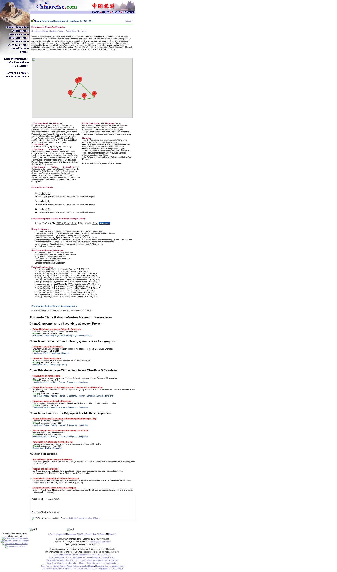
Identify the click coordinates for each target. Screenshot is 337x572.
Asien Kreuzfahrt (54, 563)
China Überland (108, 557)
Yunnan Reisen (59, 566)
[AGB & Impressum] (15, 78)
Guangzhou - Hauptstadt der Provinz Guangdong (56, 478)
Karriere (111, 534)
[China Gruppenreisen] (15, 35)
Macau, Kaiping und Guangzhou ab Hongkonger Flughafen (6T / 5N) (64, 419)
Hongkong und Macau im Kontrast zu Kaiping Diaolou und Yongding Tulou (68, 387)
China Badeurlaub (49, 569)
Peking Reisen (73, 566)
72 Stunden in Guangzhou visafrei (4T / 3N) (53, 442)
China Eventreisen (87, 560)
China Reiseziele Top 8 (82, 569)
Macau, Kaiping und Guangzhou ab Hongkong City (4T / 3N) (60, 430)
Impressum (72, 534)
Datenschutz (91, 534)
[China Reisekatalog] (15, 67)
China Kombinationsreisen (107, 560)
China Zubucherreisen (100, 555)
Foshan (60, 31)
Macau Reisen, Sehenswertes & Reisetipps (52, 459)
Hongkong (35, 31)
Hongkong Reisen (103, 566)
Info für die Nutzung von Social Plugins (84, 518)
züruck (129, 21)
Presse (103, 534)
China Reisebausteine (55, 560)
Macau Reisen (118, 566)
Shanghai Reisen (87, 566)
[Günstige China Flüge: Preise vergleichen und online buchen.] (15, 53)
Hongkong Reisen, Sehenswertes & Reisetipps (54, 488)
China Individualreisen (75, 557)
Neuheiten (119, 569)
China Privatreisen (57, 557)
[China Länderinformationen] (15, 63)
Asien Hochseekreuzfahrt (107, 563)
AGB (81, 534)
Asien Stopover (72, 560)
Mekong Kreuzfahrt (87, 563)
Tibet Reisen (46, 566)
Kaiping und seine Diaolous (45, 469)
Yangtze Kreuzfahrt (70, 563)
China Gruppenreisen (81, 555)
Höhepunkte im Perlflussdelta (46, 376)
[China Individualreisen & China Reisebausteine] (15, 46)
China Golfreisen (65, 569)
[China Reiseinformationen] (15, 60)
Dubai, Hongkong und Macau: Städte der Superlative (57, 329)
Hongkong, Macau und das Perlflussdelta (52, 401)
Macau (45, 31)
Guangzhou (71, 31)
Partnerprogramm (57, 534)
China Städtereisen (63, 555)
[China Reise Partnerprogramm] (15, 74)
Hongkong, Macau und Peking (47, 358)
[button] (84, 96)
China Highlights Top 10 (104, 569)
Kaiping (52, 31)
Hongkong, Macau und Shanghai (48, 347)
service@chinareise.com (100, 542)
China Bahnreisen (93, 557)
